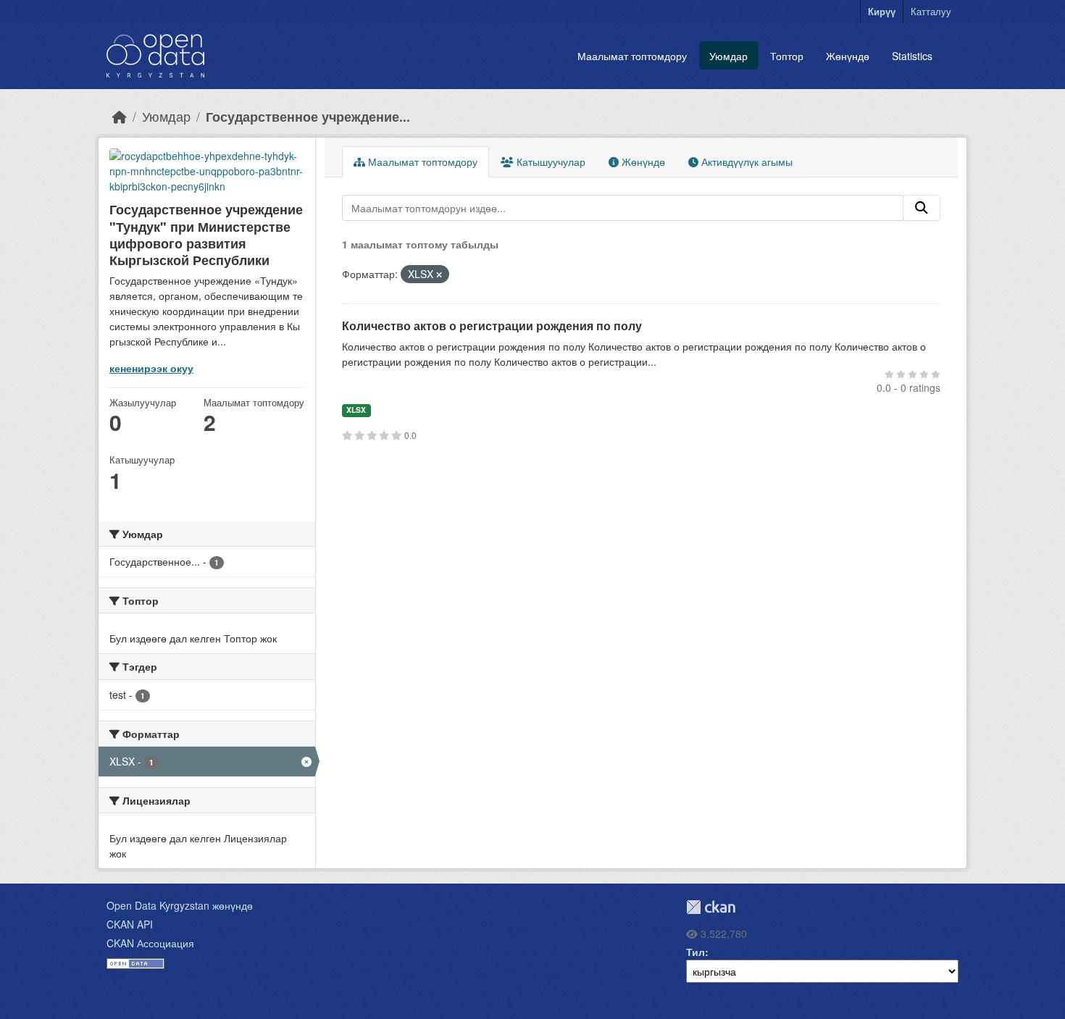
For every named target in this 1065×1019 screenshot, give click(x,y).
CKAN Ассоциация (150, 943)
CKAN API (129, 924)
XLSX (356, 409)
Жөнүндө (847, 56)
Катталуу (931, 11)
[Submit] (921, 208)
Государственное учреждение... (308, 116)
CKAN (710, 907)
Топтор (786, 56)
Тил (695, 951)
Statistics (912, 56)
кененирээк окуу (151, 368)
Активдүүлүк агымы (745, 161)
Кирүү (881, 11)
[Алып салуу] (439, 274)
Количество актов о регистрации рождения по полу (492, 325)
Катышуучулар (549, 161)
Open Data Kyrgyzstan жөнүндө (179, 905)
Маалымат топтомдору (632, 56)
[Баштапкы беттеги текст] (119, 116)
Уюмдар (728, 56)
